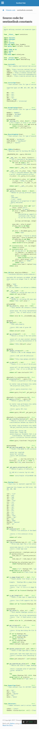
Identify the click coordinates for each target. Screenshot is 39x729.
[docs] (33, 64)
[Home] (3, 10)
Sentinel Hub (21, 3)
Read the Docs (8, 725)
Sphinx (12, 723)
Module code (10, 10)
